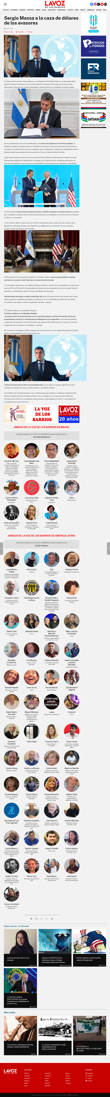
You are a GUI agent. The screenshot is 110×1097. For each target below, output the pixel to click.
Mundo (103, 1054)
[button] (5, 4)
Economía (21, 32)
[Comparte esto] (36, 919)
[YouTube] (102, 4)
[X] (98, 4)
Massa (30, 32)
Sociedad (68, 1054)
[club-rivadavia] (93, 23)
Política (69, 965)
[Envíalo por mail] (31, 919)
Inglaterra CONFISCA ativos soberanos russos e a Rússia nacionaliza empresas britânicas (53, 960)
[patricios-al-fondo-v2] (93, 46)
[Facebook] (91, 4)
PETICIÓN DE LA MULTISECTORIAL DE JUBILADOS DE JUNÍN (54, 1049)
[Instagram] (95, 4)
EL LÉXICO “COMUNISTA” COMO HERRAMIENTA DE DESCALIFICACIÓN (19, 1047)
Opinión (34, 1054)
